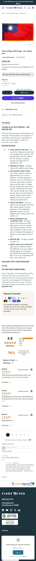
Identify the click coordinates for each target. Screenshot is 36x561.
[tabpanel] (18, 207)
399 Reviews (12, 346)
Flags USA (4, 115)
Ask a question (21, 57)
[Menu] (3, 8)
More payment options (18, 103)
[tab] (6, 122)
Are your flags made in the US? (10, 457)
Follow (3, 459)
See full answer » (29, 471)
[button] (33, 8)
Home (3, 13)
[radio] (26, 338)
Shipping (4, 64)
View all (4, 477)
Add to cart (24, 93)
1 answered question (8, 57)
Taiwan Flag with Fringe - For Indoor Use (16, 13)
